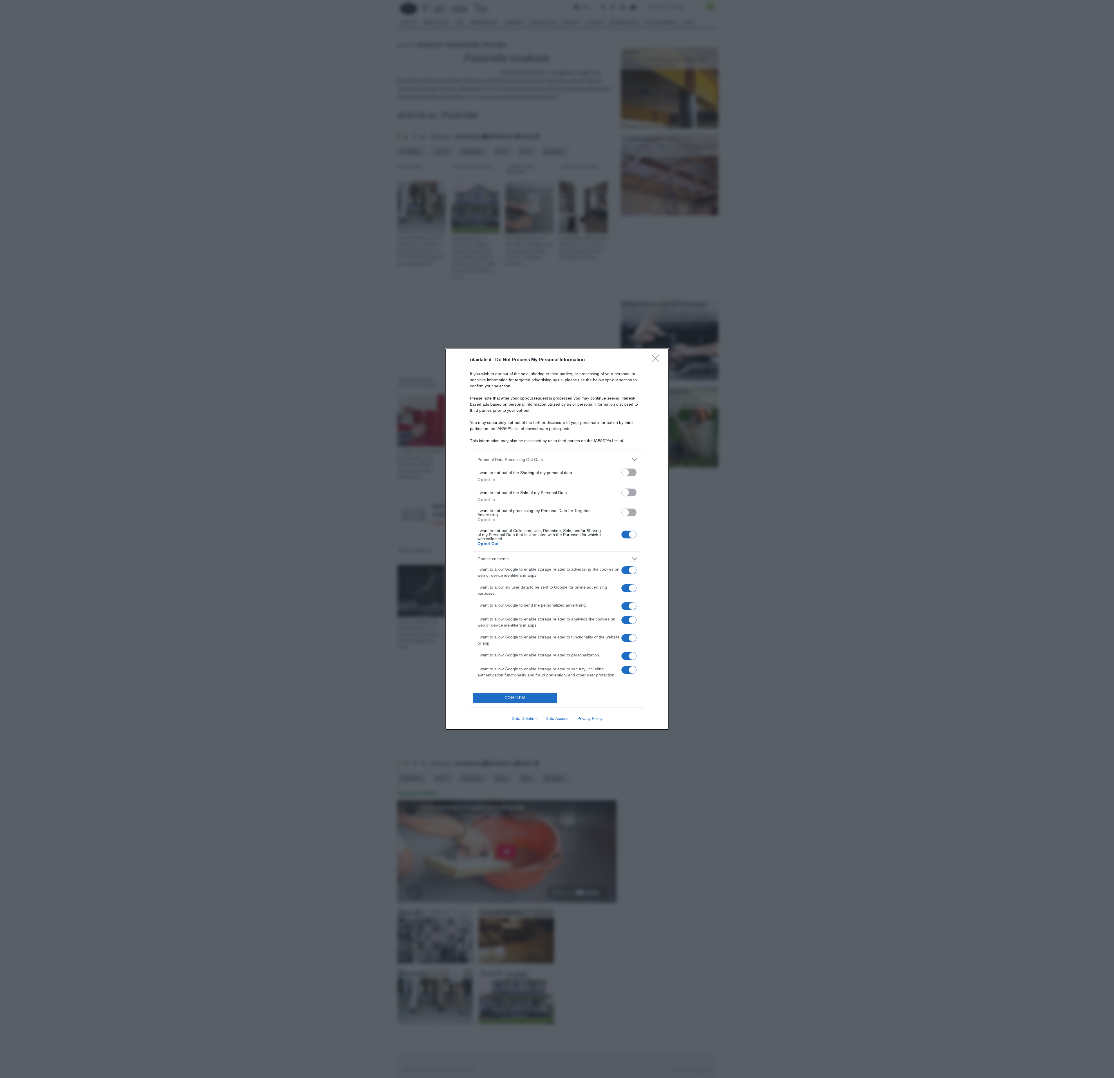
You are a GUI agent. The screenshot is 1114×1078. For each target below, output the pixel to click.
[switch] (628, 472)
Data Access (557, 718)
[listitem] (557, 460)
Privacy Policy (590, 718)
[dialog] (557, 539)
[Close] (657, 360)
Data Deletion (524, 718)
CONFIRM (515, 698)
